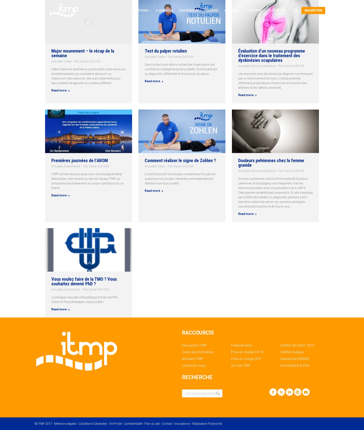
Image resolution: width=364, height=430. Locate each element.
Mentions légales (65, 423)
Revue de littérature (263, 66)
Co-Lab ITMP (240, 365)
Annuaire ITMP (192, 359)
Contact (167, 423)
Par (87, 61)
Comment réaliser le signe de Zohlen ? (180, 160)
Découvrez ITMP (194, 345)
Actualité (57, 61)
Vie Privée (115, 423)
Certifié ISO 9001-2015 (297, 345)
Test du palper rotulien (166, 51)
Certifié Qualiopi (292, 352)
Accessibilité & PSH (294, 365)
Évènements (72, 166)
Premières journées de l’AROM (79, 160)
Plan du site (152, 423)
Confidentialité (133, 423)
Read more (59, 90)
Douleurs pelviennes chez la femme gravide (271, 163)
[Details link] (88, 21)
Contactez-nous (194, 365)
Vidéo (68, 61)
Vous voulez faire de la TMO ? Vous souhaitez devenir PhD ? (84, 281)
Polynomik (215, 423)
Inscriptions (182, 423)
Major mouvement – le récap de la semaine (82, 53)
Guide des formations (198, 352)
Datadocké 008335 (294, 359)
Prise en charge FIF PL (247, 352)
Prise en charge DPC (246, 359)
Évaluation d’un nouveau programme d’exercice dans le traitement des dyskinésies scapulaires (271, 55)
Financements (241, 345)
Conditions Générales (93, 423)
